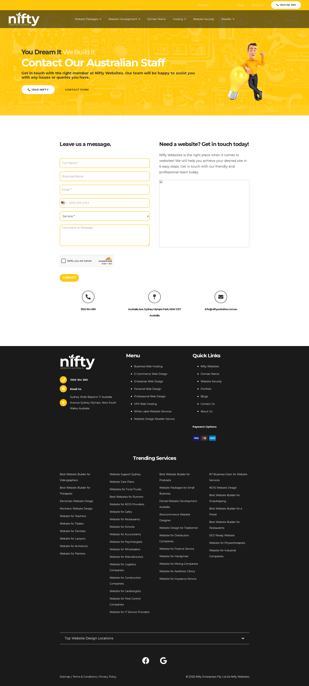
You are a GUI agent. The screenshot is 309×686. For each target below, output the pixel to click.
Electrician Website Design (76, 501)
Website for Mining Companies (178, 563)
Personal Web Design (147, 389)
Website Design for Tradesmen (178, 528)
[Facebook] (145, 660)
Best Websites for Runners (126, 496)
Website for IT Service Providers (129, 612)
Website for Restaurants (125, 519)
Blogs (204, 396)
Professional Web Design (150, 396)
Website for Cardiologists (125, 591)
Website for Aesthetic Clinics (177, 571)
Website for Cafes (121, 511)
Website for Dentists (72, 531)
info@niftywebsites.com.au (221, 309)
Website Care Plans (122, 481)
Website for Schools (122, 526)
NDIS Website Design (223, 487)
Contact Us (208, 404)
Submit (69, 278)
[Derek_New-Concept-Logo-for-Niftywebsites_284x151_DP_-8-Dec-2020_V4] (24, 19)
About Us (206, 411)
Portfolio (206, 389)
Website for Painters (72, 553)
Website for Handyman (173, 556)
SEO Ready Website (222, 535)
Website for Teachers (73, 516)
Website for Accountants (125, 534)
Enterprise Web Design (148, 381)
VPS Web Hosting (145, 404)
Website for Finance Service (176, 548)
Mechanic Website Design (76, 508)
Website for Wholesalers (125, 549)
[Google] (163, 660)
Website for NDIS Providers (127, 504)
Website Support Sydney (125, 474)
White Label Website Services (152, 411)
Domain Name (210, 374)
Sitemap (65, 676)
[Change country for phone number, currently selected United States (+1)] (64, 203)
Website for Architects (74, 546)
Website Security (211, 381)
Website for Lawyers (72, 538)
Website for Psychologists (126, 541)
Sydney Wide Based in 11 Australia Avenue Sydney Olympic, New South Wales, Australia (93, 402)
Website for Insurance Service (178, 578)
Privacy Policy (107, 676)
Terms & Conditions (85, 676)
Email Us (75, 389)
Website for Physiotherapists (227, 543)
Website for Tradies (72, 523)
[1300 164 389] (88, 297)
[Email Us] (65, 388)
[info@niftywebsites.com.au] (221, 297)
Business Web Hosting (148, 366)
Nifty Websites (210, 366)
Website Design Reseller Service (154, 419)
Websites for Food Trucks (125, 489)
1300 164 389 (88, 309)
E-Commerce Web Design (150, 374)
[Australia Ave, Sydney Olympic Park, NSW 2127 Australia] (154, 297)
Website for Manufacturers (126, 556)
